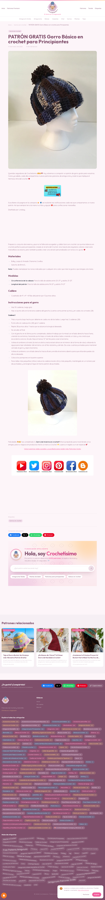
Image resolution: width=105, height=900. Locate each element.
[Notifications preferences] (4, 895)
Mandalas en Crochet (23, 784)
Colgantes (34, 751)
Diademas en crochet (50, 762)
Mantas (77, 19)
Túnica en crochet (49, 820)
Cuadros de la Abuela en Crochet (14, 758)
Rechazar (86, 894)
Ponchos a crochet (10, 802)
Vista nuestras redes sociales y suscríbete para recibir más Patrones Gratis (52, 449)
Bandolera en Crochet (46, 860)
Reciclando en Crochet (11, 809)
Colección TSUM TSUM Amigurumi (14, 751)
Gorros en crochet (20, 25)
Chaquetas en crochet (47, 747)
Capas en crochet (62, 740)
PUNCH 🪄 (23, 806)
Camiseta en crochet (79, 856)
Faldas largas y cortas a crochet (33, 765)
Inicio (3, 8)
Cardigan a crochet (92, 740)
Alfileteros (66, 857)
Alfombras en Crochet (51, 725)
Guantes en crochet (27, 773)
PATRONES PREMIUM (10, 798)
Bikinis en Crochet (22, 732)
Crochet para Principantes (71, 754)
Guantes (85, 853)
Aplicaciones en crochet (71, 729)
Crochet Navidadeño (57, 849)
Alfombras (22, 881)
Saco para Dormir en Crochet (13, 813)
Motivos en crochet (24, 791)
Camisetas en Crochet (43, 740)
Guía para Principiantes (10, 853)
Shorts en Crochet (79, 813)
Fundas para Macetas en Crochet (57, 769)
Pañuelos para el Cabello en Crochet (57, 795)
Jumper (62, 776)
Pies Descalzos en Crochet (32, 798)
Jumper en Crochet (73, 848)
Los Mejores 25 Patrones (10, 864)
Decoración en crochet (11, 762)
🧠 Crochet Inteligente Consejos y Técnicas (68, 828)
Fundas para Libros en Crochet (31, 769)
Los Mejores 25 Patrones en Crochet (80, 780)
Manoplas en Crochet (42, 784)
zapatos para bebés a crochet (39, 828)
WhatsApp (36, 535)
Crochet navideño (51, 754)
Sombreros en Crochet (11, 817)
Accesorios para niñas (82, 721)
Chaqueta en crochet (9, 842)
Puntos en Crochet (91, 806)
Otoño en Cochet (88, 791)
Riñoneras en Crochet (31, 809)
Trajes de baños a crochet (12, 820)
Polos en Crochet (69, 798)
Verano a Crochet (66, 820)
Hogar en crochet (58, 773)
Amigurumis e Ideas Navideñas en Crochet (31, 867)
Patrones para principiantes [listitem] (54, 576)
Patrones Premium (13, 8)
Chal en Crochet (76, 863)
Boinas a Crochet (8, 873)
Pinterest (50, 535)
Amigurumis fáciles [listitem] (18, 576)
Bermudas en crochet (67, 870)
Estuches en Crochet (10, 765)
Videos (82, 824)
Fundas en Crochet (10, 769)
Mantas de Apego (85, 784)
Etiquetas (98, 8)
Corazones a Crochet (9, 860)
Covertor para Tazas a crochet (13, 754)
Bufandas (55, 874)
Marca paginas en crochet (48, 787)
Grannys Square (33, 864)
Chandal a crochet (28, 747)
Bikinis (47, 874)
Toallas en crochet (52, 817)
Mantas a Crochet (9, 838)
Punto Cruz (55, 806)
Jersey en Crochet (31, 776)
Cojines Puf (29, 846)
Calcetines (89, 736)
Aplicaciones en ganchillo (42, 857)
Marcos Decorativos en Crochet (77, 839)
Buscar (39, 707)
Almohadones (69, 725)
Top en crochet (69, 817)
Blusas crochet (64, 732)
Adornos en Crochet (10, 725)
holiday (63, 853)
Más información (83, 890)
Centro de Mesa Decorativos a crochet (48, 743)
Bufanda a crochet (40, 736)
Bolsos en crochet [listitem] (75, 576)
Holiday (72, 773)
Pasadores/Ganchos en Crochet (84, 795)
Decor (78, 758)
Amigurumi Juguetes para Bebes (31, 853)
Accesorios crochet (10, 721)
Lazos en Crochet (9, 780)
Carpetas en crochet (11, 743)
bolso (23, 863)
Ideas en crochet (87, 773)
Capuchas (76, 740)
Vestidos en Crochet (41, 824)
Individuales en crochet (26, 838)
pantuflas (37, 795)
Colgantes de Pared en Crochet (12, 845)
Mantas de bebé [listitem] (35, 576)
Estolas (89, 762)
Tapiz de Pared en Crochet (33, 817)
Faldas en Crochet (41, 842)
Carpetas (55, 19)
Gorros (69, 19)
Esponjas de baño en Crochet (72, 762)
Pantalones (24, 795)
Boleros (94, 732)
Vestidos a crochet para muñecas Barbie (16, 824)
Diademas (27, 885)
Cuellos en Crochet (37, 758)
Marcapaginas (46, 863)
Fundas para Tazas (9, 867)
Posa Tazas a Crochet (91, 802)
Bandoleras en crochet (92, 729)
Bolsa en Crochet (10, 736)
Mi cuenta (40, 704)
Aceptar (96, 894)
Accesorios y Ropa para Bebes (86, 873)
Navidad (74, 791)
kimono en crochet (67, 873)
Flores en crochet (56, 765)
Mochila (95, 787)
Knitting (84, 776)
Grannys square (9, 773)
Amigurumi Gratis (25, 19)
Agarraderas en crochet (30, 725)
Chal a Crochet (95, 743)
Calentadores (8, 740)
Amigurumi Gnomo (85, 725)
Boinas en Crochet (80, 732)
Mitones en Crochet (81, 787)
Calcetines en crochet (9, 877)
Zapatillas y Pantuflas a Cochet (14, 828)
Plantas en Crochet (52, 798)
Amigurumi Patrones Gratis (62, 881)
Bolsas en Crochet (24, 856)
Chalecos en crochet (10, 747)
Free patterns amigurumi (76, 765)
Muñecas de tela (60, 791)
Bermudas (7, 732)
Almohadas (40, 838)
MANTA (27, 870)
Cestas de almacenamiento (75, 743)
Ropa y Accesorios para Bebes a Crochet (57, 809)
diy (70, 853)
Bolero (77, 853)
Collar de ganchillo (49, 751)
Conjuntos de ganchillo (68, 751)
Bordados (25, 736)
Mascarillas (65, 787)
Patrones (83, 8)
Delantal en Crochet (31, 762)
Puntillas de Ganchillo (39, 806)
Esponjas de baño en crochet (12, 884)
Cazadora (34, 848)
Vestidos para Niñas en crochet (64, 824)
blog (35, 885)
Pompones (83, 798)
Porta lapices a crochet (30, 802)
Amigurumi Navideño (10, 729)
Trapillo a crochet (32, 820)
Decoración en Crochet (37, 881)
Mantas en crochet (10, 787)
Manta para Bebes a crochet (64, 784)
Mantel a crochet (28, 787)
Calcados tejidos (74, 736)
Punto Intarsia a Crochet (71, 806)
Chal (62, 19)
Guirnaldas (43, 773)
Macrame (7, 784)
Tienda (90, 8)
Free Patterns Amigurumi (15, 849)
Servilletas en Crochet (61, 813)
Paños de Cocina (9, 795)
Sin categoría (95, 813)
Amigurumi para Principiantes (32, 729)
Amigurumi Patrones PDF (64, 860)
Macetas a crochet (77, 842)
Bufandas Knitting (57, 736)
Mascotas (95, 870)
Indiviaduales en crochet (11, 776)
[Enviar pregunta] (91, 568)
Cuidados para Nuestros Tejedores (59, 758)
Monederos (7, 791)
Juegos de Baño (48, 776)
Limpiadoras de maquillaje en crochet (32, 780)
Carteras (27, 743)
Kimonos (73, 776)
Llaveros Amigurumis (56, 780)
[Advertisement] (52, 495)
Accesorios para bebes (60, 721)
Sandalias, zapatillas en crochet (38, 813)
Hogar (55, 870)
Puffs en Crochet (9, 806)
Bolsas (47, 19)
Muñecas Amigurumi (42, 791)
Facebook (15, 535)
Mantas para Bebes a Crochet (29, 877)
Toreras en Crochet (86, 817)
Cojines (63, 747)
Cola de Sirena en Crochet (80, 747)
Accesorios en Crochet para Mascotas (35, 721)
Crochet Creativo (34, 754)
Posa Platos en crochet (70, 802)
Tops (84, 19)
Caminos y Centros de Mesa (44, 845)
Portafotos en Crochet (50, 802)
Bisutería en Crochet (25, 842)
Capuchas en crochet (61, 864)
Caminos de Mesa (24, 740)
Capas (93, 853)
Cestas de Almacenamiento (27, 860)
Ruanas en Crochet (82, 809)
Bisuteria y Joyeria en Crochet (43, 732)
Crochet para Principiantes (41, 870)
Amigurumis (38, 19)
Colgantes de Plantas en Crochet (67, 846)
